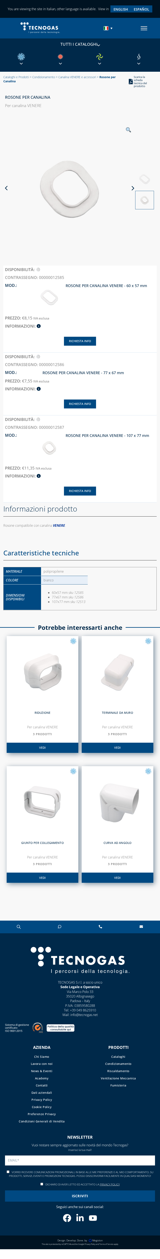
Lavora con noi (41, 1064)
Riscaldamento (118, 1071)
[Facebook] (67, 1218)
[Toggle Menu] (144, 28)
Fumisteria (118, 1085)
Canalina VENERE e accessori (77, 77)
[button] (108, 28)
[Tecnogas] (80, 978)
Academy (42, 1078)
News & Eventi (41, 1071)
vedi (42, 748)
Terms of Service (106, 1244)
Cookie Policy (42, 1107)
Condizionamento (43, 77)
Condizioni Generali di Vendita (42, 1121)
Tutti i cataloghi (79, 44)
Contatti (42, 1085)
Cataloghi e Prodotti (16, 77)
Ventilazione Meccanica (118, 1078)
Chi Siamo (41, 1057)
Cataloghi (118, 1057)
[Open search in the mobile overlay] (19, 927)
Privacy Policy (41, 1100)
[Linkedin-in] (80, 1218)
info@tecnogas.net (84, 1014)
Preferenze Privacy (42, 1114)
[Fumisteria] (138, 56)
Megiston (97, 1240)
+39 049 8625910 (83, 1010)
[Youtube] (93, 1218)
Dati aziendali (41, 1092)
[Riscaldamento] (60, 56)
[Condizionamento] (21, 56)
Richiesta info (80, 341)
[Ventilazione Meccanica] (99, 56)
